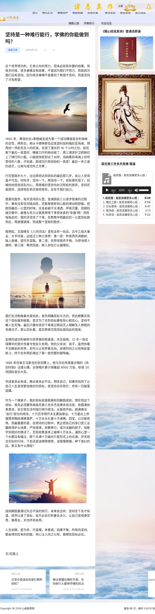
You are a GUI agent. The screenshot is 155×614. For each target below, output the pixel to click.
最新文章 (12, 50)
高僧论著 (93, 12)
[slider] (144, 189)
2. (121, 202)
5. (121, 214)
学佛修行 (89, 23)
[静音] (136, 190)
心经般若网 (27, 608)
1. (121, 197)
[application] (126, 190)
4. (121, 210)
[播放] (107, 190)
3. (121, 206)
